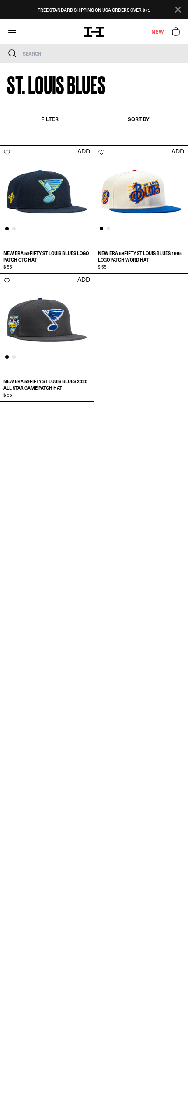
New (157, 31)
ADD (83, 151)
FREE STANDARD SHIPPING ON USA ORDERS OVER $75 (94, 10)
